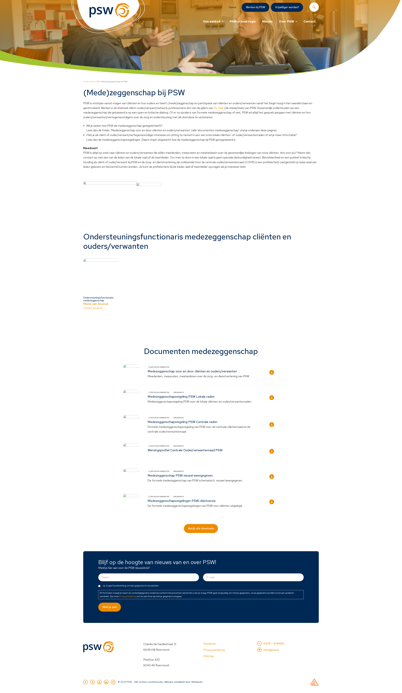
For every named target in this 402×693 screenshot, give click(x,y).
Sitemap (208, 656)
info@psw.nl (271, 650)
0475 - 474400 (273, 643)
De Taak (219, 108)
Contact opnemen (98, 303)
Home (232, 7)
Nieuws (267, 21)
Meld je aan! (110, 607)
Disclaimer (209, 643)
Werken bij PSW (255, 7)
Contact (310, 21)
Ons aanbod (211, 21)
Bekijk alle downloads (201, 528)
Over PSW (286, 21)
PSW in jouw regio (243, 21)
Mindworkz (197, 682)
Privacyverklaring (127, 596)
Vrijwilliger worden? (287, 7)
